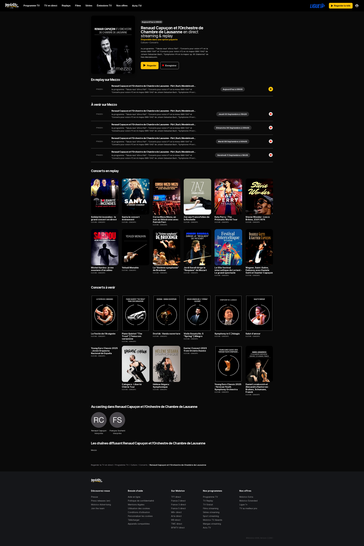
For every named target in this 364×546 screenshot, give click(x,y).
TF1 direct (176, 496)
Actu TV (207, 527)
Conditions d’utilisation (139, 512)
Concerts (154, 42)
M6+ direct (176, 512)
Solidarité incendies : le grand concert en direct (104, 218)
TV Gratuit (208, 504)
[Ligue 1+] (317, 5)
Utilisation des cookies (139, 508)
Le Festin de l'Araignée (103, 333)
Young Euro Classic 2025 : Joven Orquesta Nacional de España (104, 351)
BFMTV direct (178, 527)
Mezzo (94, 450)
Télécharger (133, 520)
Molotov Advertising (101, 504)
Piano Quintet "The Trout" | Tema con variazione (132, 336)
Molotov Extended (248, 500)
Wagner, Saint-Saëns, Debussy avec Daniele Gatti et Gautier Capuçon (259, 270)
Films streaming (210, 508)
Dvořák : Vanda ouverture (166, 333)
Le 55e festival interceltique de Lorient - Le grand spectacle (228, 270)
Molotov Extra (246, 496)
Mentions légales (136, 504)
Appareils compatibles (139, 523)
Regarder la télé (342, 5)
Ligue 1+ (243, 504)
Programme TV (210, 496)
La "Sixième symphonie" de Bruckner (166, 269)
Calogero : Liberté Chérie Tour (132, 385)
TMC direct (176, 523)
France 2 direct (178, 500)
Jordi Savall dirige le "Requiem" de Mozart (195, 269)
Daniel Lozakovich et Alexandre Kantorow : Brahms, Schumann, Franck (257, 388)
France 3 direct (178, 504)
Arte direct (176, 516)
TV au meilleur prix (248, 508)
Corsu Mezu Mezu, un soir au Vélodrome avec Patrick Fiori (165, 219)
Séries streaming (211, 512)
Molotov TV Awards (212, 520)
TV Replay (208, 500)
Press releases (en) (100, 500)
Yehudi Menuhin (130, 267)
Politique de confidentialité (141, 500)
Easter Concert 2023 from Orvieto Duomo (195, 349)
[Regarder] (270, 89)
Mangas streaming (212, 523)
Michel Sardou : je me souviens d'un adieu (102, 269)
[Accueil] (12, 6)
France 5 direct (178, 508)
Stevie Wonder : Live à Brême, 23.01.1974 (257, 218)
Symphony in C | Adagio (227, 333)
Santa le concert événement (131, 218)
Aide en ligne (134, 496)
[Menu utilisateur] (356, 5)
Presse (94, 496)
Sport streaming (211, 516)
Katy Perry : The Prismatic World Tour (226, 218)
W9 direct (176, 520)
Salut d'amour (253, 333)
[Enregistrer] (270, 114)
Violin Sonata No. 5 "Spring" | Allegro (193, 335)
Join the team (98, 508)
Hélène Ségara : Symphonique (161, 385)
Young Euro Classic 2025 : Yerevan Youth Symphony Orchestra (228, 387)
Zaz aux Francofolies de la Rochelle (196, 218)
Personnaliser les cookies (140, 516)
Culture (144, 42)
